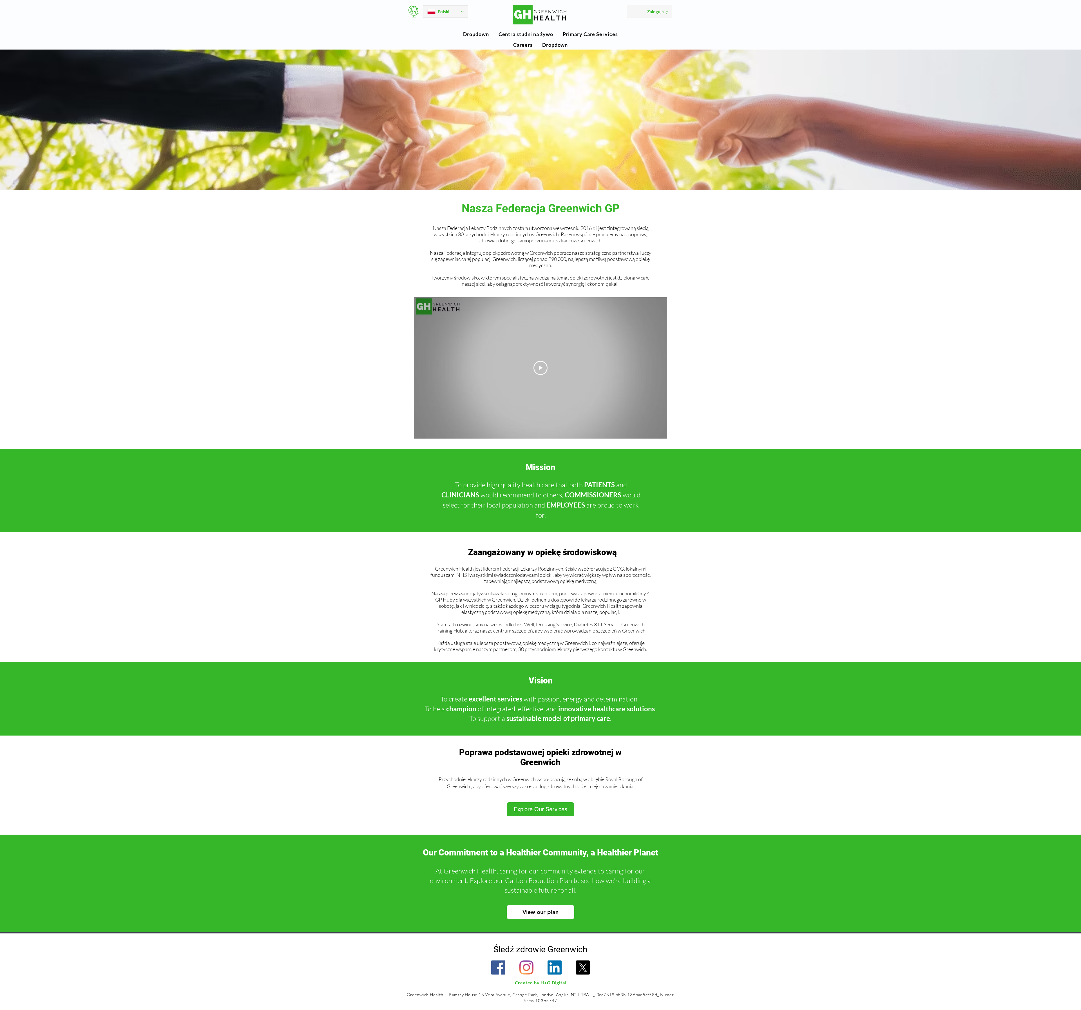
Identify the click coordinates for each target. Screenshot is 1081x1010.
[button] (476, 34)
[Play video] (540, 368)
